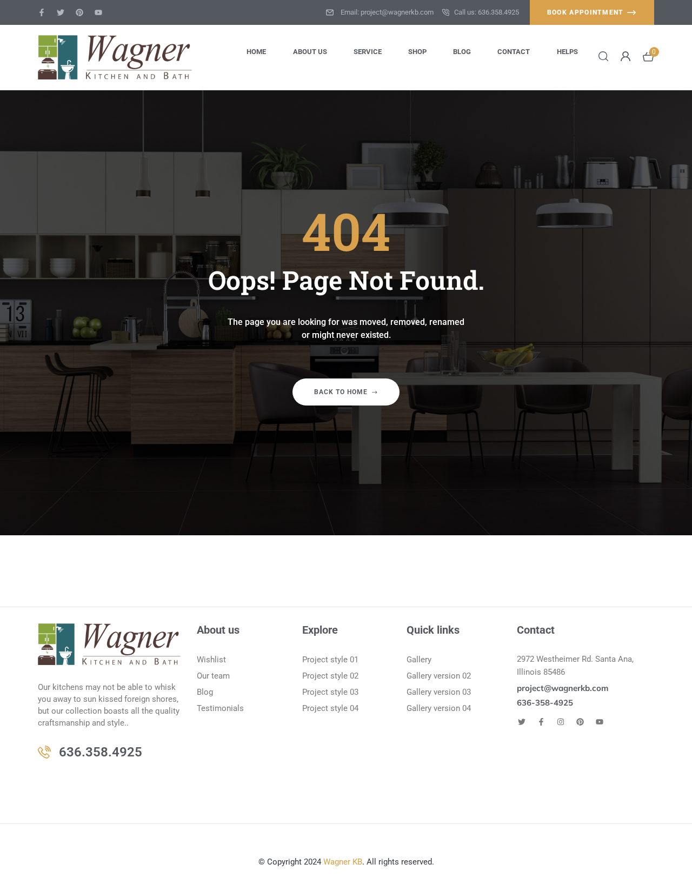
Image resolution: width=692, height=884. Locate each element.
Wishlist (211, 659)
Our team (213, 676)
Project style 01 (330, 659)
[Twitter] (60, 12)
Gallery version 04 (439, 708)
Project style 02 (330, 676)
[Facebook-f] (41, 12)
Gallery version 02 (439, 676)
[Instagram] (560, 721)
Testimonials (220, 708)
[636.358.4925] (44, 752)
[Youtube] (98, 12)
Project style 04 (330, 708)
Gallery (419, 659)
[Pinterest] (79, 12)
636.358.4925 (100, 752)
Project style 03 (330, 692)
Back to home (341, 392)
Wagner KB (342, 862)
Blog (205, 692)
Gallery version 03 (439, 692)
